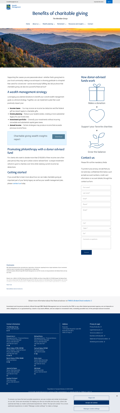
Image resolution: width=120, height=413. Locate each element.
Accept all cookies (92, 403)
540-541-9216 (41, 364)
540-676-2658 (41, 352)
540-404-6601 (15, 342)
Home (28, 24)
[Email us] (7, 331)
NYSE (76, 392)
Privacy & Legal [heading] (95, 324)
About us (36, 24)
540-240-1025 (13, 354)
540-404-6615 (15, 382)
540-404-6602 (43, 342)
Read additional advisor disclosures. (15, 288)
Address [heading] (65, 324)
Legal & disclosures (95, 330)
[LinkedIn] (9, 345)
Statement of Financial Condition (99, 339)
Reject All (91, 398)
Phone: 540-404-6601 (13, 329)
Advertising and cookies (96, 342)
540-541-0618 (13, 344)
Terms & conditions (95, 333)
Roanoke (65, 327)
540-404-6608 (15, 352)
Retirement (61, 24)
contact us (17, 183)
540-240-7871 (41, 344)
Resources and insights (76, 24)
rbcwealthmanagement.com (12, 1)
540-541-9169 (13, 374)
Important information (99, 1)
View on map (66, 332)
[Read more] (9, 284)
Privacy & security (95, 327)
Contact (90, 24)
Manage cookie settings (91, 409)
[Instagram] (11, 355)
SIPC (88, 392)
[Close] (117, 396)
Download (58, 137)
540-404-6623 (43, 372)
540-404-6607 (43, 362)
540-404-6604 (15, 372)
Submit (86, 252)
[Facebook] (9, 331)
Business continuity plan (97, 336)
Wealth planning (48, 24)
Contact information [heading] (13, 324)
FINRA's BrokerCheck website (79, 301)
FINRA (83, 392)
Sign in (109, 1)
